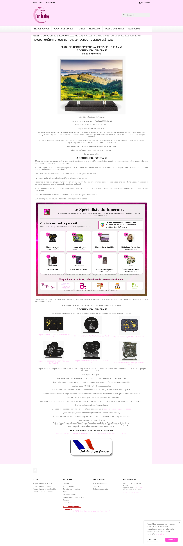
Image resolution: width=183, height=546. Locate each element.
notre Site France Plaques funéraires (117, 409)
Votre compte (100, 479)
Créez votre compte (100, 489)
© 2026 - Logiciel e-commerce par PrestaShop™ (91, 511)
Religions (124, 425)
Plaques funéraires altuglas (43, 484)
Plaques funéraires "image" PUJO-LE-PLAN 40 (53, 335)
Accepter (171, 539)
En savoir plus (160, 534)
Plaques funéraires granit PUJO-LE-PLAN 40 (129, 336)
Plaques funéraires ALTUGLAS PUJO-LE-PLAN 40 (91, 337)
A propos (66, 492)
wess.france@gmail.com (132, 492)
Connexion (97, 486)
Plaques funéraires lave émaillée (44, 489)
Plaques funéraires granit (42, 486)
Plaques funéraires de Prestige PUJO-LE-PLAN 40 (129, 364)
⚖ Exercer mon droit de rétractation (72, 508)
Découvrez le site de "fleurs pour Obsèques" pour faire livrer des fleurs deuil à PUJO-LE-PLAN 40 (91, 434)
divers (112, 427)
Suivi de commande (100, 484)
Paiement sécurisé (69, 495)
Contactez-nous (69, 503)
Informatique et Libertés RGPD (74, 497)
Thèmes (94, 427)
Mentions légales (69, 486)
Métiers (75, 425)
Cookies (66, 500)
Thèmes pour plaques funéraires (91, 420)
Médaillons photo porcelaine (43, 492)
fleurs (127, 423)
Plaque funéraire (94, 423)
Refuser (152, 539)
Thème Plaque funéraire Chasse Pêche (67, 423)
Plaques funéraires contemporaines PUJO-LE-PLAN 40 (53, 362)
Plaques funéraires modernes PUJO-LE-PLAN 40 (91, 362)
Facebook (35, 470)
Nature (99, 425)
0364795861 (51, 2)
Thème (85, 423)
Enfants (103, 423)
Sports (87, 427)
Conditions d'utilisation (71, 489)
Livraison (66, 484)
